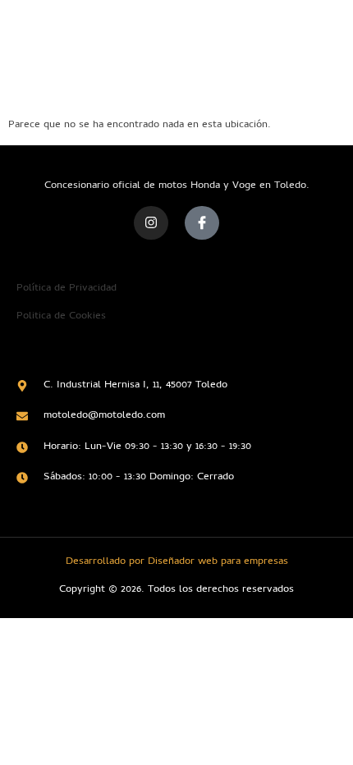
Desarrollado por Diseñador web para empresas (177, 561)
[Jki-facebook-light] (202, 223)
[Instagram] (151, 223)
